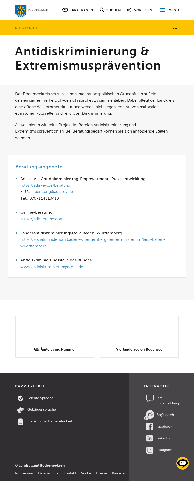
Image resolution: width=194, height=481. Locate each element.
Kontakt (69, 473)
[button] (109, 13)
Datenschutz (48, 473)
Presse (101, 473)
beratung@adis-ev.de (54, 191)
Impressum (24, 473)
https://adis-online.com (42, 219)
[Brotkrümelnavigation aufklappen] (175, 28)
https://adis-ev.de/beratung (45, 185)
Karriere (118, 473)
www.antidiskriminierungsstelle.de (51, 267)
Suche (86, 473)
